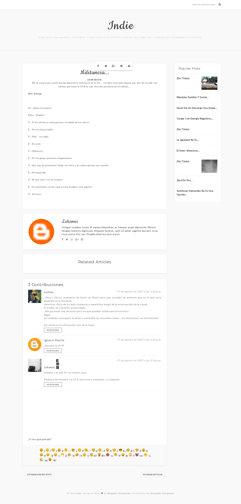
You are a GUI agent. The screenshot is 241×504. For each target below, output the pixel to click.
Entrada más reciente (39, 474)
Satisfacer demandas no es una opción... (195, 192)
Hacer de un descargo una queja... (197, 108)
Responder (53, 330)
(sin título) (183, 78)
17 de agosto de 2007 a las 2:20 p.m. (139, 339)
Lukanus (49, 367)
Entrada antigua (152, 474)
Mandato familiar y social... (193, 97)
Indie (120, 26)
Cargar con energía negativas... (195, 118)
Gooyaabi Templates (162, 493)
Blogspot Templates (119, 493)
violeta (48, 292)
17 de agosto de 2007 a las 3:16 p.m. (139, 360)
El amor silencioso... (188, 150)
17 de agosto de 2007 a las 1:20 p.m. (139, 291)
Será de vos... (185, 180)
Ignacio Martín (54, 340)
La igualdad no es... (188, 139)
